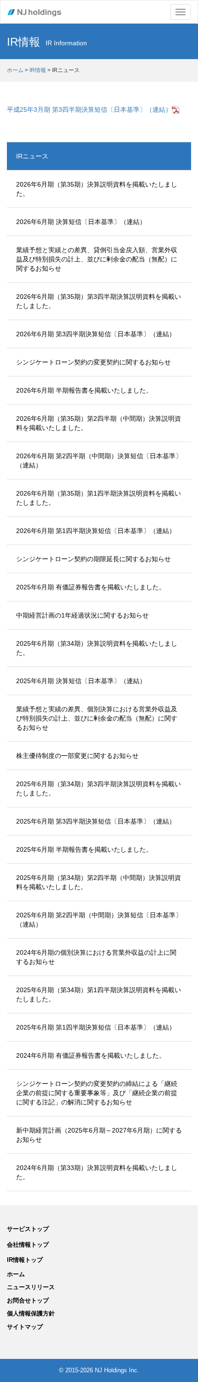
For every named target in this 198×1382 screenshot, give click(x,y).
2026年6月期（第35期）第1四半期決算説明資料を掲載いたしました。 (98, 498)
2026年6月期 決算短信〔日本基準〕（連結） (81, 221)
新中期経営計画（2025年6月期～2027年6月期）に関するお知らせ (99, 1135)
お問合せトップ (28, 1300)
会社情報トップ (28, 1244)
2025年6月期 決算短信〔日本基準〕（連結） (81, 681)
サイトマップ (25, 1326)
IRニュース (32, 156)
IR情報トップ (25, 1259)
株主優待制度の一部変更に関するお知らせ (77, 755)
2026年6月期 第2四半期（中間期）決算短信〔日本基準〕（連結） (99, 460)
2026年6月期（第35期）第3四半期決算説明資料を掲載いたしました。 (98, 301)
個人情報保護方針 (31, 1313)
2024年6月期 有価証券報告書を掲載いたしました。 (90, 1055)
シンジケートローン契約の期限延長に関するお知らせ (93, 559)
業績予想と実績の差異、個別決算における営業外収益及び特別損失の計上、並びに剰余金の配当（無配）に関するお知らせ (96, 718)
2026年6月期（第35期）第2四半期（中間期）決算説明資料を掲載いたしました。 (98, 423)
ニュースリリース (31, 1287)
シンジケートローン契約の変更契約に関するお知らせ (93, 362)
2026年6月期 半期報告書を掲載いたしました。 (84, 390)
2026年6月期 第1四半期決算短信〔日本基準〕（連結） (95, 530)
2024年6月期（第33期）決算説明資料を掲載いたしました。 (96, 1172)
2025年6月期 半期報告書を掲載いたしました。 (84, 849)
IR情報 (37, 70)
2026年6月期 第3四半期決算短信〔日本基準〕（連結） (95, 334)
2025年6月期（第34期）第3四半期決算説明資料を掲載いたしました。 (98, 788)
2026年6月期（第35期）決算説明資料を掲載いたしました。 (96, 189)
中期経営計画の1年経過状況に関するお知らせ (82, 615)
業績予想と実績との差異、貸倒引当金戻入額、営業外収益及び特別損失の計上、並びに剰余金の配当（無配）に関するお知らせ (96, 259)
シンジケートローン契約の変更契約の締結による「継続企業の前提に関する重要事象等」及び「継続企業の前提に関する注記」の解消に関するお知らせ (96, 1093)
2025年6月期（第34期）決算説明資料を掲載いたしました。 (96, 648)
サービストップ (28, 1228)
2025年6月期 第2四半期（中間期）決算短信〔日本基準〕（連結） (99, 919)
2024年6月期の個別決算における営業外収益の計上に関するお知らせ (96, 957)
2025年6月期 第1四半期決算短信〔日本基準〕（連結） (95, 1027)
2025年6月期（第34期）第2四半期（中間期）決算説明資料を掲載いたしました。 (98, 882)
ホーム (15, 70)
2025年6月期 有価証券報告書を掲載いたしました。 (90, 587)
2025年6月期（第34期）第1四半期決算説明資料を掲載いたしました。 (98, 994)
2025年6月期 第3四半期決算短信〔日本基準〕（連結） (95, 821)
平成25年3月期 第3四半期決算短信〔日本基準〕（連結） (89, 109)
